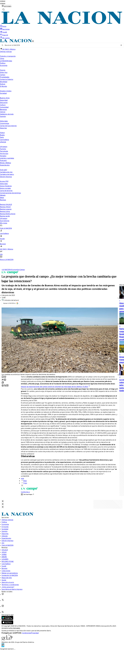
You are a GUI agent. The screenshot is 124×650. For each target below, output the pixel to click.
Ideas (2, 197)
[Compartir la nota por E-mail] (7, 385)
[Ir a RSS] (3, 612)
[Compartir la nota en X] (5, 385)
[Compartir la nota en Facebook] (3, 385)
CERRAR (2, 1)
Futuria (2, 70)
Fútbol (2, 133)
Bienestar (3, 109)
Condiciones (26, 633)
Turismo (3, 149)
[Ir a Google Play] (7, 619)
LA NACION (6, 270)
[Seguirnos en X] (3, 600)
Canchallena (4, 140)
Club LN (5, 35)
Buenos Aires (5, 98)
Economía (15, 270)
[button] (62, 150)
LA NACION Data (6, 61)
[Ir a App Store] (7, 624)
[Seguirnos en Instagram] (3, 606)
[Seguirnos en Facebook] (3, 594)
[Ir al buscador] (3, 9)
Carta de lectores (6, 191)
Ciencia (2, 112)
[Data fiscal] (3, 646)
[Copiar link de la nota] (3, 382)
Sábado (3, 195)
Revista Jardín (5, 216)
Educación (4, 102)
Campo (2, 75)
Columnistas (4, 123)
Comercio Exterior (6, 79)
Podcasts (3, 160)
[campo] (10, 273)
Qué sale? (3, 170)
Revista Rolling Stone (7, 214)
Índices (2, 84)
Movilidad (3, 82)
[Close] (3, 501)
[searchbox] (61, 45)
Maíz (25, 481)
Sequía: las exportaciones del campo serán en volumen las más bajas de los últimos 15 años (54, 387)
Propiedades (4, 77)
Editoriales (4, 121)
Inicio (4, 26)
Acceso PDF (4, 181)
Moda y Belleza (5, 163)
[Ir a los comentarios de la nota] (5, 377)
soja (22, 478)
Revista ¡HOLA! (5, 207)
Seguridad (4, 100)
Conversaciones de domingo (10, 193)
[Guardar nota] (3, 377)
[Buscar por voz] (121, 45)
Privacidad (35, 633)
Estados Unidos (5, 91)
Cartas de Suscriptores (8, 126)
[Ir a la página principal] (62, 23)
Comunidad (4, 107)
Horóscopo (4, 153)
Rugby (2, 135)
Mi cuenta (6, 38)
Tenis (2, 137)
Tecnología (4, 151)
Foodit (4, 32)
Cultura (2, 105)
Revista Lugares (6, 209)
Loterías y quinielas (7, 158)
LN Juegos (3, 147)
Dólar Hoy (3, 72)
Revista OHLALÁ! (6, 204)
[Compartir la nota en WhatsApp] (5, 379)
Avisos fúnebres (6, 186)
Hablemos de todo (7, 114)
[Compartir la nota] (3, 379)
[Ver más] (22, 485)
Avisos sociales (5, 188)
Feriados (3, 156)
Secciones (6, 29)
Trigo (25, 483)
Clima (2, 58)
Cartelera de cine (6, 172)
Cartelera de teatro (7, 174)
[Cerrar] (33, 41)
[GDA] (7, 640)
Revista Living (5, 211)
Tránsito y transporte (8, 56)
